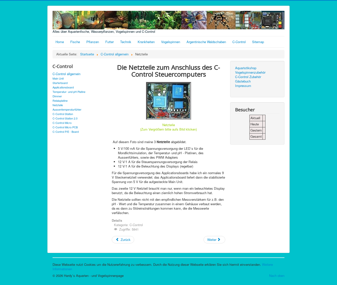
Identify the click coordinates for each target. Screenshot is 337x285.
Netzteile (58, 105)
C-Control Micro (62, 123)
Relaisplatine (60, 100)
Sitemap (258, 41)
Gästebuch (243, 81)
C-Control (239, 41)
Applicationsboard (63, 87)
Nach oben (276, 275)
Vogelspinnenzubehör (250, 72)
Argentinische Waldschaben (206, 41)
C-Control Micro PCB (65, 127)
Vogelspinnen (170, 41)
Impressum (243, 86)
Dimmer (57, 96)
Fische (75, 41)
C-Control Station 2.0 (65, 118)
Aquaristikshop (245, 68)
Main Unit (58, 78)
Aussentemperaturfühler (67, 109)
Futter (109, 41)
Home (60, 41)
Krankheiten (146, 41)
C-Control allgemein (66, 74)
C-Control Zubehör (248, 77)
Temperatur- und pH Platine (69, 92)
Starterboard (60, 83)
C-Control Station (63, 114)
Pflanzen (92, 41)
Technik (125, 41)
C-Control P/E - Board (66, 132)
